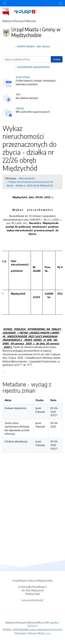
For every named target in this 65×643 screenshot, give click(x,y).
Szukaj (56, 59)
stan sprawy (43, 46)
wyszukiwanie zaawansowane (33, 66)
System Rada (23, 77)
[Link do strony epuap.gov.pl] (24, 11)
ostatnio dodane (25, 46)
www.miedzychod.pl (32, 600)
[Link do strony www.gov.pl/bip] (7, 11)
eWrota (20, 108)
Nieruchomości (27, 178)
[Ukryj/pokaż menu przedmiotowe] (4, 3)
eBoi (18, 94)
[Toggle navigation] (60, 3)
